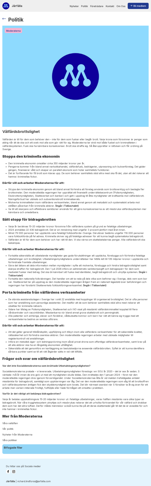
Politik (84, 6)
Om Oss (120, 6)
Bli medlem (139, 5)
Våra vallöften (10, 423)
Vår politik (7, 428)
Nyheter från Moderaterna (17, 434)
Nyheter (74, 6)
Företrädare (96, 6)
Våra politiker (9, 440)
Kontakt (110, 6)
